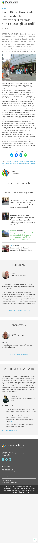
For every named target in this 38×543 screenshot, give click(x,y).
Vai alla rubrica (8, 431)
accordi (10, 161)
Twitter (6, 459)
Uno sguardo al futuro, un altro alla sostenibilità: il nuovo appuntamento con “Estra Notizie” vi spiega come (22, 236)
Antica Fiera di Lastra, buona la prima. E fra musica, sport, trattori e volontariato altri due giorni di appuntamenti (22, 203)
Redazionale (13, 230)
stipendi (19, 163)
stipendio (26, 163)
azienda (16, 161)
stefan (15, 163)
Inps (20, 161)
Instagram (10, 459)
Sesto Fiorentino (7, 163)
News (4, 8)
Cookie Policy (24, 492)
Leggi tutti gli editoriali (18, 310)
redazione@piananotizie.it (14, 472)
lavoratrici (25, 161)
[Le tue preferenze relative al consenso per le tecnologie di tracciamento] (35, 540)
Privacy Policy (13, 492)
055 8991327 (8, 470)
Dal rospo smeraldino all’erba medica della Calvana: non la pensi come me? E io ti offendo (18, 286)
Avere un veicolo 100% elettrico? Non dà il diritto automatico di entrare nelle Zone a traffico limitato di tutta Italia (21, 411)
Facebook (3, 459)
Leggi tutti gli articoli (18, 354)
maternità (33, 161)
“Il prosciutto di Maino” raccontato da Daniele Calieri (21, 249)
